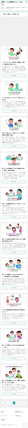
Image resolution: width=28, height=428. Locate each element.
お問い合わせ (18, 415)
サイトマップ (4, 415)
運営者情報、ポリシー (20, 411)
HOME (2, 411)
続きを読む (14, 75)
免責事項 (3, 419)
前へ (5, 403)
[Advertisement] (14, 32)
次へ (22, 403)
